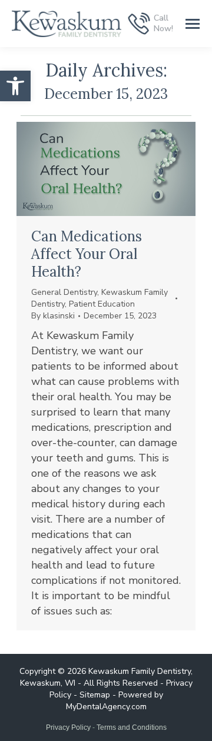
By (53, 315)
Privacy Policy (68, 727)
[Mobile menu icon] (192, 23)
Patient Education (102, 304)
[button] (15, 86)
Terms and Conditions (132, 727)
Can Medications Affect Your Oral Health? (86, 254)
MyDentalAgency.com (106, 706)
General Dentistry (64, 292)
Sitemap (95, 694)
